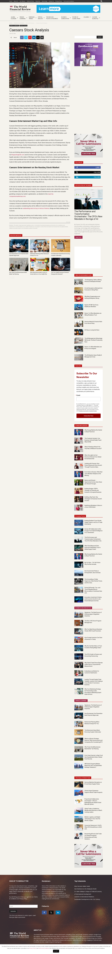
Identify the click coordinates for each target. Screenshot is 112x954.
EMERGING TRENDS (32, 17)
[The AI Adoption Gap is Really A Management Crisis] (78, 357)
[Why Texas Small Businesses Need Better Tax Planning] (18, 264)
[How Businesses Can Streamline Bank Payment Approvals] (18, 245)
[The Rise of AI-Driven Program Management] (78, 623)
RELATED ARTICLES (15, 235)
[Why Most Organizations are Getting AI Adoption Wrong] (78, 299)
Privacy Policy (58, 1)
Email (78, 395)
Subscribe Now (88, 416)
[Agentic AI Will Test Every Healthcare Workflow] (78, 307)
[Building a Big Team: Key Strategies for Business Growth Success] (78, 499)
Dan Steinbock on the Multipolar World (85, 889)
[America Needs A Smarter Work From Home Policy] (78, 324)
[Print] (42, 37)
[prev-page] (10, 277)
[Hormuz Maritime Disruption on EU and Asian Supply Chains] (78, 784)
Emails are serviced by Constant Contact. (88, 411)
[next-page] (13, 277)
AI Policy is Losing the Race (92, 330)
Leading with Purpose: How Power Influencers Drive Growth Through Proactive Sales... (93, 465)
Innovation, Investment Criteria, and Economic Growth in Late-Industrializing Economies (93, 599)
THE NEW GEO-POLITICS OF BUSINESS (52, 17)
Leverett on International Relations (84, 897)
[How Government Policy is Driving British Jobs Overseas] (78, 573)
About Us (16, 1)
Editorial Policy (30, 1)
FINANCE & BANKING (23, 17)
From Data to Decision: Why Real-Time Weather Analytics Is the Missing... (94, 473)
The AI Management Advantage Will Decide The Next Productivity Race (93, 340)
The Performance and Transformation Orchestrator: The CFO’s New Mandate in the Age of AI (88, 215)
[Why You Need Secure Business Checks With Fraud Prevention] (78, 631)
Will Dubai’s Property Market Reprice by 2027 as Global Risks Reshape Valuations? (93, 765)
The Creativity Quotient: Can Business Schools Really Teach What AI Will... (93, 440)
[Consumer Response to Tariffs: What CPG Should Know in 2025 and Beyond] (78, 827)
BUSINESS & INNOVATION (65, 17)
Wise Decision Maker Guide (82, 886)
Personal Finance (30, 23)
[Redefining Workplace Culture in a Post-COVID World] (78, 508)
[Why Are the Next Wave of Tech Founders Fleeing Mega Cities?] (78, 648)
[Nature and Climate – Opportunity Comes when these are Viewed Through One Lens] (78, 482)
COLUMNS (86, 17)
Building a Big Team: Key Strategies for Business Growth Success (93, 498)
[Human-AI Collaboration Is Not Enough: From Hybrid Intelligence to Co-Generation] (78, 531)
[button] (101, 1)
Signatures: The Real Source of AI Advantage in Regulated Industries (93, 614)
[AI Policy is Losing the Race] (78, 332)
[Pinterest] (30, 37)
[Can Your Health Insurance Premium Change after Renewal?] (60, 264)
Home (10, 1)
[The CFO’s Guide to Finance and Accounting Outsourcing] (78, 656)
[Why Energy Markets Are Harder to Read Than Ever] (78, 432)
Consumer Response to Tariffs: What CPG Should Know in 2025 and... (93, 827)
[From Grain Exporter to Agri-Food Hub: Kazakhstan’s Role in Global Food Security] (78, 757)
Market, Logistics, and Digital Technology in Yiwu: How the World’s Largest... (92, 818)
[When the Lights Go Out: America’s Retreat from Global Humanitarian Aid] (78, 457)
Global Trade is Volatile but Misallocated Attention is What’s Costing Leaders (93, 810)
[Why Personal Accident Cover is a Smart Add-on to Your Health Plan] (39, 264)
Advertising (44, 1)
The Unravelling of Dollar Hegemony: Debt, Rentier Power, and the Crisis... (93, 581)
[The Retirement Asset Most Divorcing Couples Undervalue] (60, 245)
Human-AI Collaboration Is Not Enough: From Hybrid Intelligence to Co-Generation (93, 530)
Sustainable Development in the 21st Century (87, 899)
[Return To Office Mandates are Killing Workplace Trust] (78, 315)
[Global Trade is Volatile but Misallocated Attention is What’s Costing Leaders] (78, 811)
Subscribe (38, 1)
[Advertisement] (87, 257)
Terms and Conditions (69, 1)
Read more (78, 237)
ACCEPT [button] (56, 951)
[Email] (38, 37)
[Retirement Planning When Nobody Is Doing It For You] (39, 245)
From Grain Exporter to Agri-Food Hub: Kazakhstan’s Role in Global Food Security (94, 757)
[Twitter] (26, 37)
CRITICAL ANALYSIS (40, 17)
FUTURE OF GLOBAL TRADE (76, 17)
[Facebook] (22, 37)
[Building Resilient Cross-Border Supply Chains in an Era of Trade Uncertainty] (78, 523)
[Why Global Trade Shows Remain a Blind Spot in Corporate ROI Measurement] (78, 665)
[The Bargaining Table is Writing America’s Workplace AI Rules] (78, 282)
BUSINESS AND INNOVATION (83, 608)
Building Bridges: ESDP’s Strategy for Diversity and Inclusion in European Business (93, 490)
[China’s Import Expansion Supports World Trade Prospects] (78, 793)
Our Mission (22, 1)
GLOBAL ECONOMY (13, 17)
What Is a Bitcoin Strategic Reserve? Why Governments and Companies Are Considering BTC (94, 740)
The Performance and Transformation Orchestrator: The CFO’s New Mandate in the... (93, 539)
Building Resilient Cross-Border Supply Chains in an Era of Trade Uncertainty (93, 522)
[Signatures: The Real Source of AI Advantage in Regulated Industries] (78, 615)
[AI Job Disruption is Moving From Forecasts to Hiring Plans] (78, 290)
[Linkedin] (34, 37)
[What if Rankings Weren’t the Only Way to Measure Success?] (78, 449)
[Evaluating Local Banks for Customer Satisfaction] (78, 673)
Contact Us (51, 1)
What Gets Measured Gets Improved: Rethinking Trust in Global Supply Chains (93, 547)
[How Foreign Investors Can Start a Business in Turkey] (78, 640)
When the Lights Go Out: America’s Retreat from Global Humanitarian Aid (93, 456)
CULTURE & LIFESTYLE (95, 17)
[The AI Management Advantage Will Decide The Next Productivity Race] (78, 340)
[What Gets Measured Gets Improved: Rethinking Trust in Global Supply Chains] (78, 548)
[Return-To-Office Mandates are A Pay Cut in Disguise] (78, 349)
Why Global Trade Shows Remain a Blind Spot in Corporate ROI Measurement (94, 664)
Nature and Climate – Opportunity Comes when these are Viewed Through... (93, 482)
